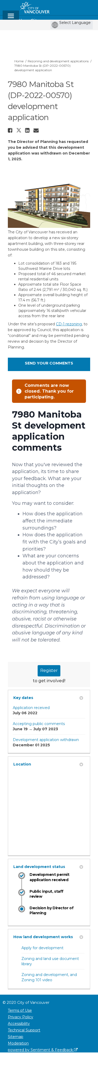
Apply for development (42, 948)
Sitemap (15, 1036)
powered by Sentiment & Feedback (41, 1049)
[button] (11, 130)
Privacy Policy (20, 1017)
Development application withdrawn (46, 739)
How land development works (43, 936)
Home (19, 61)
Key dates (23, 697)
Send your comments (49, 363)
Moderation (18, 1043)
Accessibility (19, 1023)
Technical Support (24, 1030)
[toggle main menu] (11, 18)
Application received (31, 707)
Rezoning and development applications (58, 61)
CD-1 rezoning (69, 324)
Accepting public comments (39, 723)
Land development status (39, 866)
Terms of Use (20, 1010)
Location (22, 764)
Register (49, 670)
